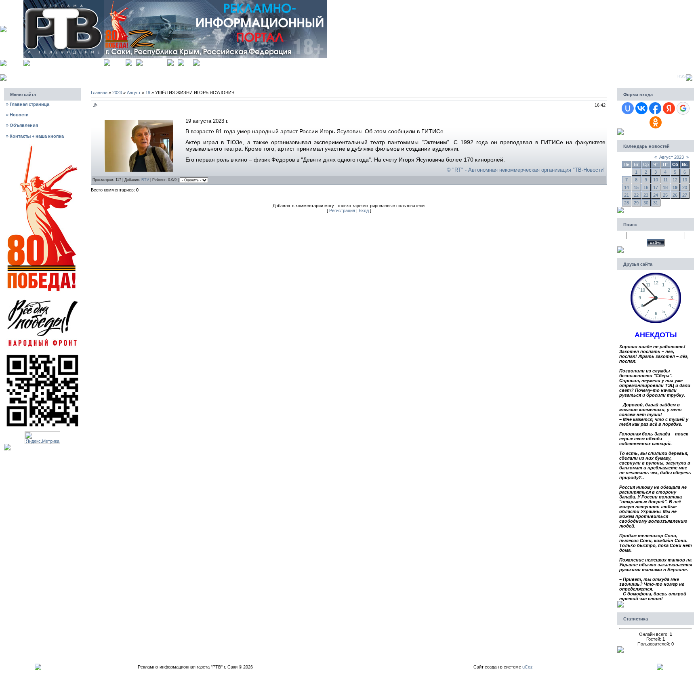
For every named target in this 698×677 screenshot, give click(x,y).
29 (636, 202)
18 (665, 187)
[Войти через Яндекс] (669, 108)
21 (626, 195)
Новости (17, 114)
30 (645, 202)
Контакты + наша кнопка (35, 136)
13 (684, 179)
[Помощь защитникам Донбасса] (42, 298)
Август (134, 92)
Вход (188, 61)
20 (684, 187)
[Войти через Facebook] (655, 108)
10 (655, 179)
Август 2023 (671, 157)
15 (636, 187)
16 (645, 187)
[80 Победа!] (42, 146)
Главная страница (27, 104)
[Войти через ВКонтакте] (641, 108)
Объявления (22, 125)
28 (626, 202)
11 (665, 179)
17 (655, 187)
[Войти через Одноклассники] (656, 122)
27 (684, 195)
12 (675, 179)
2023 (117, 92)
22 (636, 195)
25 (665, 195)
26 (675, 195)
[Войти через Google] (683, 108)
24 (655, 195)
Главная (118, 61)
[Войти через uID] (628, 108)
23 (645, 195)
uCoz (527, 666)
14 (626, 187)
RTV (145, 180)
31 (655, 202)
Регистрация (155, 61)
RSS (681, 76)
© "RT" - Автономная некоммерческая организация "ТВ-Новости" (526, 170)
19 (147, 92)
